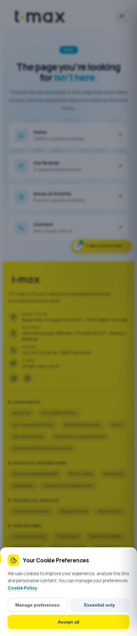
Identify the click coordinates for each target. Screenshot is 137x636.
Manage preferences (37, 605)
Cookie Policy (22, 588)
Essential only (99, 605)
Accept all (68, 622)
